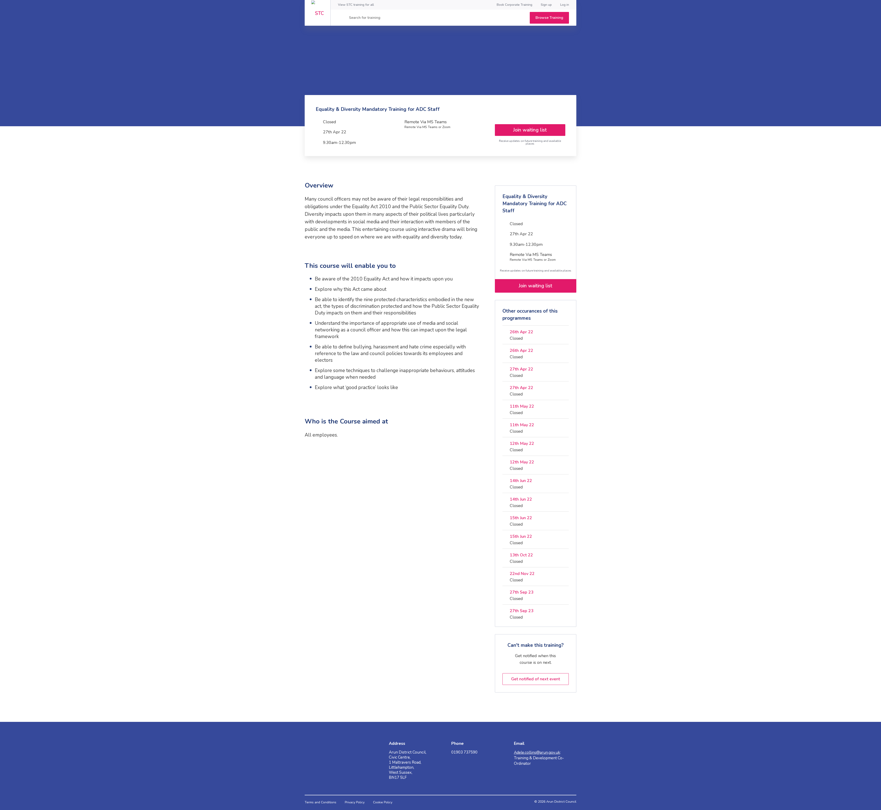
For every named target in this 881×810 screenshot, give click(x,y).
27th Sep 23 (521, 592)
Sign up (546, 5)
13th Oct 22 (521, 555)
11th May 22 (522, 406)
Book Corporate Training (514, 5)
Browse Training (549, 17)
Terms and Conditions (320, 802)
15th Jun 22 (521, 518)
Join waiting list (530, 130)
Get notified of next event (535, 679)
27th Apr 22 (521, 369)
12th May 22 (522, 443)
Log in (564, 5)
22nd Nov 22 (522, 573)
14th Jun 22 (521, 480)
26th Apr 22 (521, 332)
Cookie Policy (382, 802)
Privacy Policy (355, 802)
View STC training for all (356, 5)
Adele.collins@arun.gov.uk (537, 752)
